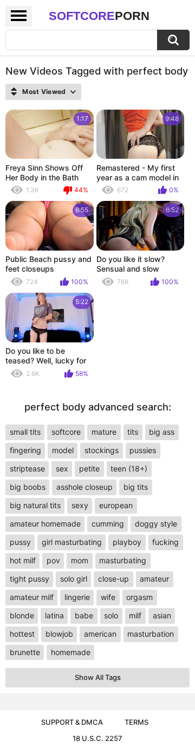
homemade (70, 652)
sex (62, 468)
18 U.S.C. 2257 (97, 738)
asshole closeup (84, 486)
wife (108, 597)
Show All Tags (98, 677)
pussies (142, 450)
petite (89, 468)
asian (162, 615)
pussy (20, 542)
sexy (80, 505)
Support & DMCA (72, 722)
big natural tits (35, 505)
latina (54, 615)
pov (53, 560)
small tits (25, 431)
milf (135, 615)
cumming (108, 523)
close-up (113, 578)
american (100, 633)
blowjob (59, 633)
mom (79, 560)
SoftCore (99, 16)
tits (132, 431)
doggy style (156, 523)
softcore (66, 431)
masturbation (150, 633)
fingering (25, 450)
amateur (154, 578)
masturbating (122, 560)
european (116, 505)
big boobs (28, 486)
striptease (27, 468)
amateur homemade (45, 523)
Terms (136, 722)
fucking (165, 542)
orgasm (139, 597)
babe (84, 615)
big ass (161, 431)
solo (111, 615)
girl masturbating (72, 542)
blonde (22, 615)
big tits (135, 486)
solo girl (73, 578)
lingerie (77, 597)
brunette (25, 652)
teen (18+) (128, 468)
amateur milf (32, 597)
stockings (101, 450)
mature (104, 431)
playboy (127, 542)
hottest (22, 633)
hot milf (23, 560)
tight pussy (29, 578)
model (63, 450)
